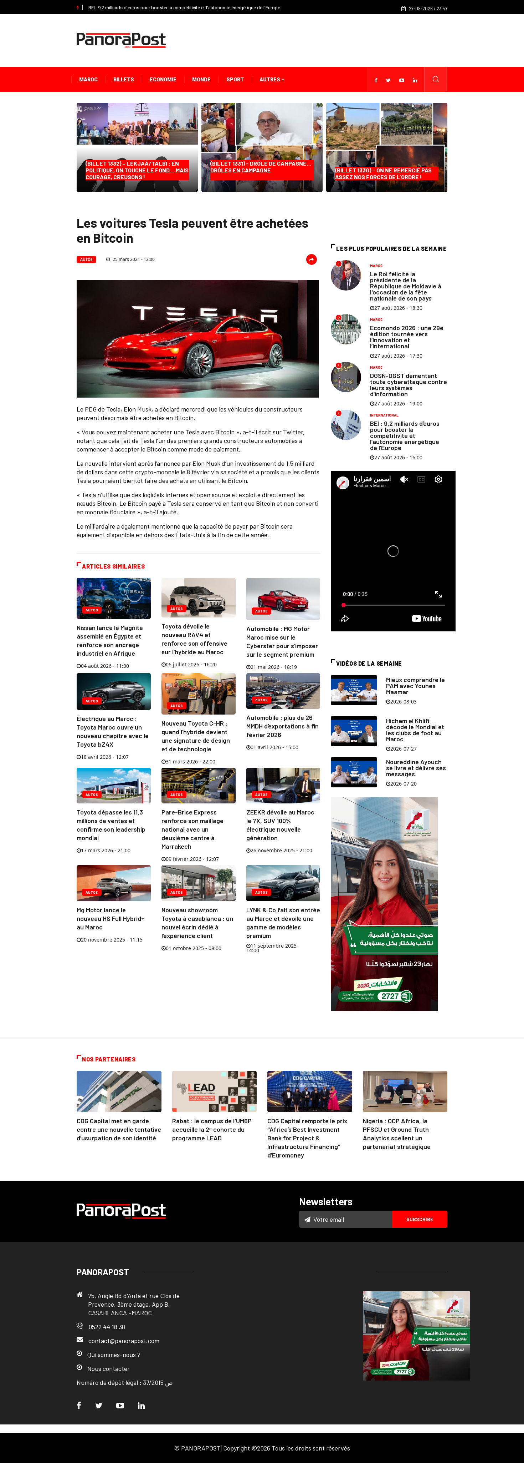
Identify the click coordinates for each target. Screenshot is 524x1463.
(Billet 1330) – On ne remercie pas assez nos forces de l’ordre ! (383, 173)
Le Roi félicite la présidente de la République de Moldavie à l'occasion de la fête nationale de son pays (405, 286)
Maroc (88, 79)
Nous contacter (108, 1368)
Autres (270, 79)
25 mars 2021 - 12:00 (133, 259)
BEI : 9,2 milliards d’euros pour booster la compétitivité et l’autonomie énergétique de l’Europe (184, 7)
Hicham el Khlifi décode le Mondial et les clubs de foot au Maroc (415, 730)
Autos (86, 259)
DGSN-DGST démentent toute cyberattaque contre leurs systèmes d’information (408, 385)
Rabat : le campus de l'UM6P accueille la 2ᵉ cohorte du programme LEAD (212, 1129)
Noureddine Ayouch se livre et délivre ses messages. (416, 768)
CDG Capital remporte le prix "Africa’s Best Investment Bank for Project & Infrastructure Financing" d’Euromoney (307, 1138)
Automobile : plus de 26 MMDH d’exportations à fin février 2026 (282, 725)
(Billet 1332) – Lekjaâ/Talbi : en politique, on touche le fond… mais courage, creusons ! (137, 170)
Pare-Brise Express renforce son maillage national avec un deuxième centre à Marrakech (192, 829)
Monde (201, 79)
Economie (163, 79)
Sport (235, 79)
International (384, 415)
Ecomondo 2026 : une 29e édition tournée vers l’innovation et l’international (406, 337)
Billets (123, 79)
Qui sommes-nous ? (113, 1354)
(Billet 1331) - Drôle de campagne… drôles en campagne (261, 170)
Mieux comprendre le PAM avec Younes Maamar (415, 686)
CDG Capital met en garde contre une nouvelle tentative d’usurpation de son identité (119, 1129)
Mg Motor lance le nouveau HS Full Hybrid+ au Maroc (111, 918)
